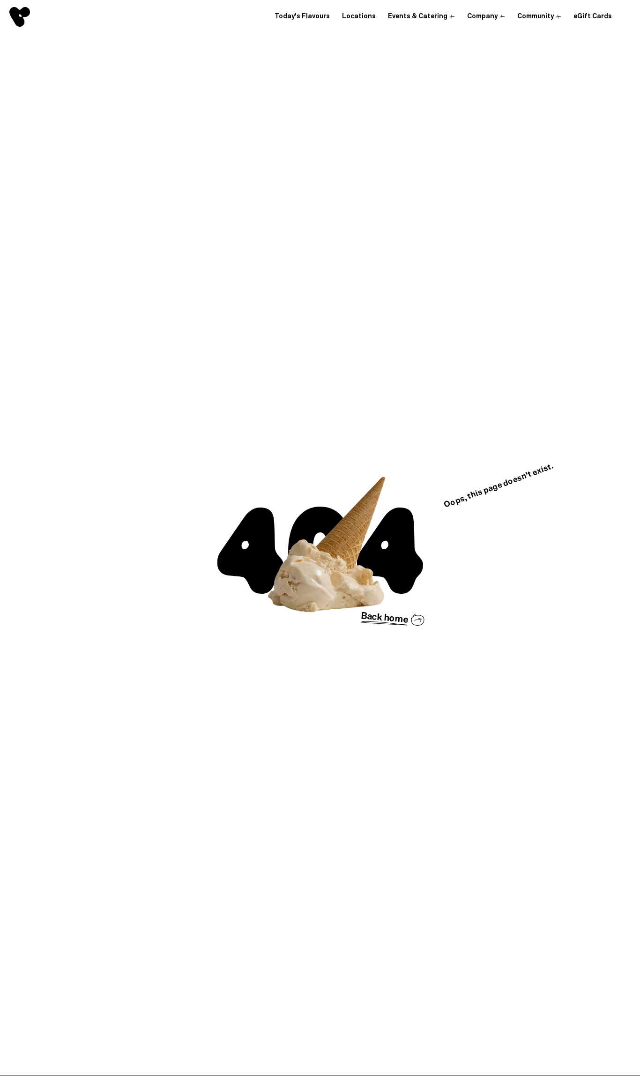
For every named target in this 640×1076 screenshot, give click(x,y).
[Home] (19, 17)
